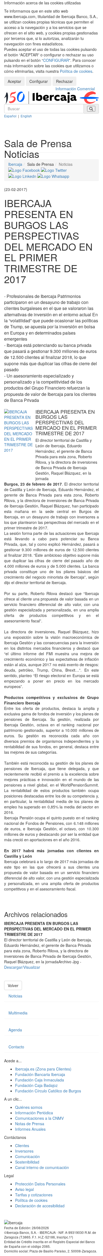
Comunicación (27, 1156)
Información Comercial (75, 88)
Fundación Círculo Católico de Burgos (48, 1090)
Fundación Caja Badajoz (36, 1085)
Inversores (24, 1151)
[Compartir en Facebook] (24, 169)
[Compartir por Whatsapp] (53, 175)
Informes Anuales (30, 1129)
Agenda (15, 1029)
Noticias (15, 996)
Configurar (38, 81)
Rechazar (64, 81)
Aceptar (14, 81)
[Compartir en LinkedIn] (22, 175)
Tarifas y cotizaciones (33, 1194)
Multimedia (18, 1013)
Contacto (16, 1046)
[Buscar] (91, 109)
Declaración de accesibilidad (40, 1205)
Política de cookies (76, 71)
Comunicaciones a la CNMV (39, 1118)
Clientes (22, 1145)
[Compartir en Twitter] (54, 169)
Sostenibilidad (27, 1162)
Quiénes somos (28, 1107)
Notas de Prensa (29, 1123)
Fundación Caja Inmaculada (39, 1080)
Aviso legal (24, 1189)
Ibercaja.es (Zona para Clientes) (43, 1069)
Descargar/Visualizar (22, 967)
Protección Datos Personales (40, 1184)
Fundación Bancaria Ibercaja (40, 1074)
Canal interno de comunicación (42, 1167)
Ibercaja (15, 164)
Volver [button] (13, 985)
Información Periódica (34, 1112)
